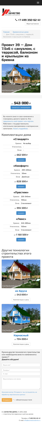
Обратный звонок (32, 24)
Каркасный (21, 335)
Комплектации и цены (21, 300)
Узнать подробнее (20, 128)
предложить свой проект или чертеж (18, 121)
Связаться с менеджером (21, 107)
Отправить (7, 400)
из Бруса (21, 291)
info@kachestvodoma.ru (32, 420)
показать (21, 160)
